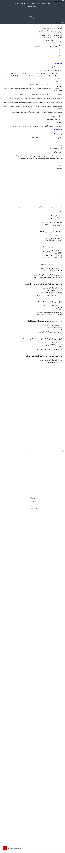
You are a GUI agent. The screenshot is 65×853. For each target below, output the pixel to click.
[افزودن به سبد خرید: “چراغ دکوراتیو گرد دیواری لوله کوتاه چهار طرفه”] (60, 361)
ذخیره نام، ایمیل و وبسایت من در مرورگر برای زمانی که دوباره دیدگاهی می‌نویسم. (39, 206)
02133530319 (9, 489)
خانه (61, 39)
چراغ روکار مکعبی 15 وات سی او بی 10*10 (14, 470)
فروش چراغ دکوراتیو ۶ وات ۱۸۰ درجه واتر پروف (16, 73)
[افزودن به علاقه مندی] (51, 228)
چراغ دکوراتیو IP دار (44, 70)
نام (61, 188)
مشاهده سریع (56, 228)
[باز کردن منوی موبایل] (32, 20)
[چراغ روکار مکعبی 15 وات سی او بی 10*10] (28, 474)
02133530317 (19, 489)
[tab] (47, 84)
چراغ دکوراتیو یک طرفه (47, 268)
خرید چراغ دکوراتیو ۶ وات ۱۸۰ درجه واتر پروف (44, 73)
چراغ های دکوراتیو (27, 88)
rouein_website (15, 495)
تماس (18, 126)
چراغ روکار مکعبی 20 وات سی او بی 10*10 (14, 455)
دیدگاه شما (59, 168)
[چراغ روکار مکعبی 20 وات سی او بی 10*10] (28, 459)
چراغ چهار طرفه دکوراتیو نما (51, 231)
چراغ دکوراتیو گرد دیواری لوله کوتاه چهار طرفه (44, 356)
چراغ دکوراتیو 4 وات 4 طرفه (51, 247)
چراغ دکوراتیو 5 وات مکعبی (51, 264)
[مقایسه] (60, 228)
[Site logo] (59, 1)
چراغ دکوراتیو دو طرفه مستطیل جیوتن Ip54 (45, 321)
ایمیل (60, 196)
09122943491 (58, 63)
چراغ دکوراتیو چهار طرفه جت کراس (48, 301)
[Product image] (53, 224)
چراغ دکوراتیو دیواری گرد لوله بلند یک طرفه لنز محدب (41, 338)
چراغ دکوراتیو (50, 39)
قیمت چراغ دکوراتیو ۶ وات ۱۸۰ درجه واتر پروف (48, 75)
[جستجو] (32, 9)
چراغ (56, 39)
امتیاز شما (59, 162)
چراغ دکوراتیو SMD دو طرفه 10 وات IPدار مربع (43, 284)
